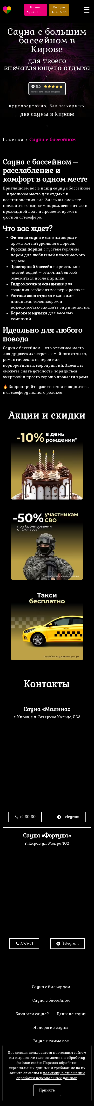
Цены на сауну (72, 1013)
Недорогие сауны (50, 1027)
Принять (47, 1090)
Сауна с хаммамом (51, 1041)
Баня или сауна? (32, 1013)
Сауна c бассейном (52, 139)
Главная (13, 139)
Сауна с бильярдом (51, 986)
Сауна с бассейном (51, 1000)
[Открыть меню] (86, 9)
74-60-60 (27, 816)
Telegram (70, 816)
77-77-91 (26, 943)
